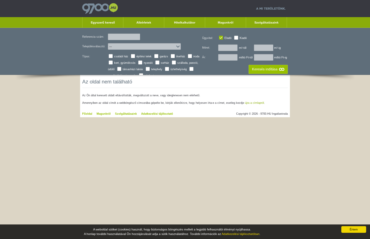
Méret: (206, 47)
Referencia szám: (93, 36)
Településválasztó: (93, 46)
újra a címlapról (254, 102)
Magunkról (225, 22)
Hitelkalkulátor (184, 22)
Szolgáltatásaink (266, 22)
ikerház (180, 56)
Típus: (86, 56)
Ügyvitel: (207, 38)
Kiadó (243, 38)
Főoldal (87, 113)
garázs (164, 56)
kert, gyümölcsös (125, 62)
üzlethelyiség (178, 69)
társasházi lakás (133, 69)
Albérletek (143, 22)
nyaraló (148, 62)
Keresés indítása (265, 69)
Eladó (227, 38)
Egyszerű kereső (103, 22)
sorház (165, 62)
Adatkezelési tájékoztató (157, 113)
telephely (156, 69)
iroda (196, 56)
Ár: (204, 57)
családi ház (121, 56)
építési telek (144, 56)
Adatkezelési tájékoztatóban (241, 234)
